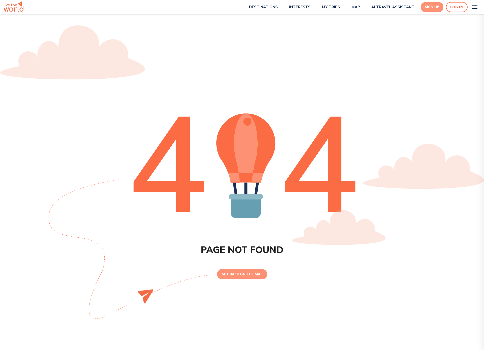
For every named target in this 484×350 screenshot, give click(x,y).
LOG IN (456, 7)
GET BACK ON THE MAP (242, 274)
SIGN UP (432, 7)
